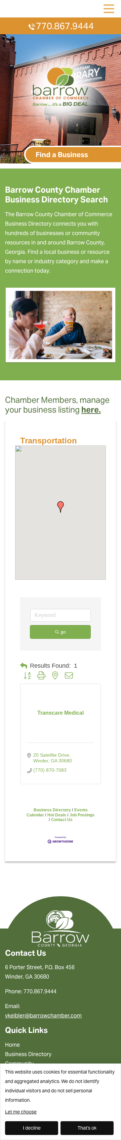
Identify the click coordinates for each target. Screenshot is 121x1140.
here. (91, 410)
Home (12, 1044)
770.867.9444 (65, 26)
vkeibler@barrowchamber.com (43, 1015)
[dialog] (60, 1101)
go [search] (63, 631)
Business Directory (52, 810)
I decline (32, 1128)
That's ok (87, 1128)
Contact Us (62, 819)
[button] (60, 506)
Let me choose (21, 1112)
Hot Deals (56, 815)
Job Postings (82, 815)
